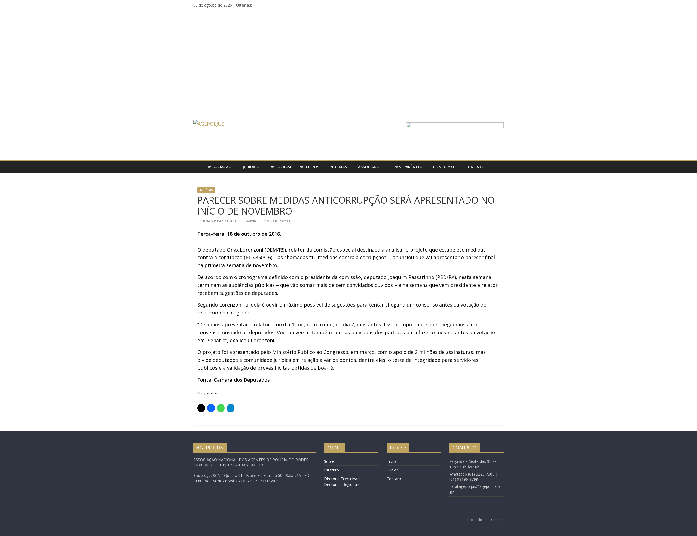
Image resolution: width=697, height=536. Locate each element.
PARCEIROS (309, 166)
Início (391, 461)
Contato (475, 166)
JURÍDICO (251, 166)
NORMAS (338, 166)
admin (251, 221)
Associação (219, 166)
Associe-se (281, 166)
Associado (369, 166)
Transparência (406, 166)
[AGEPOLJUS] (198, 167)
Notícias (206, 190)
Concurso (443, 166)
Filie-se (393, 470)
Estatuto (331, 470)
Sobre (329, 461)
